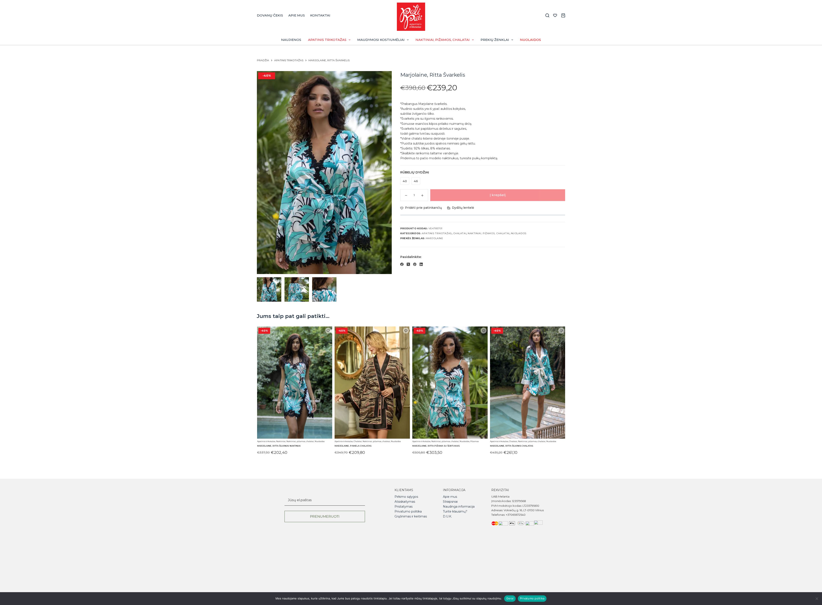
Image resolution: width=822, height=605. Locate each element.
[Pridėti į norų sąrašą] (328, 331)
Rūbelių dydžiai (414, 172)
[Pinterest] (414, 264)
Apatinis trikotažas (327, 40)
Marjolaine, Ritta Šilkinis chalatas (511, 446)
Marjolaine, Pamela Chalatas (353, 446)
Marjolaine (434, 238)
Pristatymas (403, 506)
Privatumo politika (408, 511)
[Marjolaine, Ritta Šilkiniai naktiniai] (294, 382)
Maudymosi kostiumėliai (381, 40)
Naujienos (291, 40)
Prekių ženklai (495, 40)
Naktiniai (280, 441)
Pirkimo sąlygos (406, 497)
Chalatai (459, 233)
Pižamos (474, 441)
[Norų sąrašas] (555, 15)
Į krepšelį (498, 195)
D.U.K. (447, 516)
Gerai (510, 598)
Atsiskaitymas (405, 502)
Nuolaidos (530, 40)
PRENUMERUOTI (325, 516)
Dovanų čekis (270, 15)
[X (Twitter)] (408, 264)
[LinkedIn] (421, 264)
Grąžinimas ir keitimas (411, 516)
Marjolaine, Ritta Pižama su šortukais (436, 446)
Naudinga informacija (459, 506)
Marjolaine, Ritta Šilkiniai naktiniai (278, 446)
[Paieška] (547, 15)
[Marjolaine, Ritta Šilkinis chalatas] (527, 382)
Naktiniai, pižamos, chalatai (442, 40)
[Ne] (817, 598)
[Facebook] (402, 264)
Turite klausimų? (455, 511)
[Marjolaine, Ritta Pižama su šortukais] (450, 382)
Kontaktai (320, 15)
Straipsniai (450, 502)
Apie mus (296, 15)
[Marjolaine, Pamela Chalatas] (372, 382)
